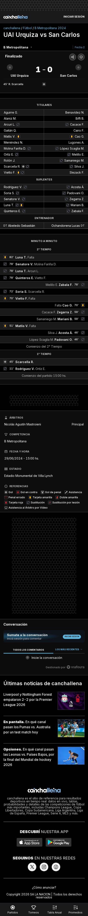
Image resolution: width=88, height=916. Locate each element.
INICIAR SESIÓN (74, 16)
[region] (44, 659)
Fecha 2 (80, 47)
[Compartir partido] (72, 57)
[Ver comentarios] (81, 57)
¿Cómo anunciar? (44, 887)
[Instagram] (44, 867)
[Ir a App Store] (29, 842)
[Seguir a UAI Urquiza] (10, 67)
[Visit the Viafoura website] (75, 667)
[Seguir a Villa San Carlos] (78, 67)
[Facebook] (56, 867)
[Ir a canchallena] (15, 17)
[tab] (28, 649)
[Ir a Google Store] (58, 842)
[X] (32, 867)
